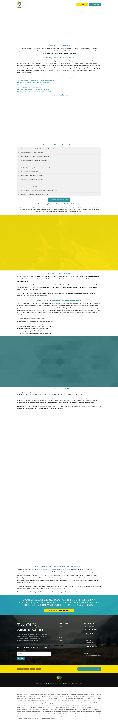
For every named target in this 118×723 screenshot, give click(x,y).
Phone (88, 641)
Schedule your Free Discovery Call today (41, 592)
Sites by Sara (75, 683)
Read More (19, 642)
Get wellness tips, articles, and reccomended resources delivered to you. (33, 650)
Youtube (32, 669)
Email (88, 654)
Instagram (26, 669)
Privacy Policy (59, 683)
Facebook (20, 669)
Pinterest (38, 669)
